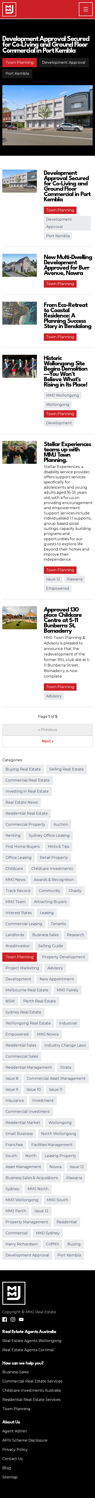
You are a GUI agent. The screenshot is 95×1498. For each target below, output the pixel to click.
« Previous (47, 729)
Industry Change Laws (65, 1045)
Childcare (14, 868)
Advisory (54, 696)
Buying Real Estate (23, 769)
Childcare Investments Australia (31, 1390)
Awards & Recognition (54, 879)
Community (49, 891)
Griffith (52, 1244)
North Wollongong (58, 1133)
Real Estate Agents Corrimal (28, 1350)
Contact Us (12, 1459)
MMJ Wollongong (62, 395)
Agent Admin (14, 1431)
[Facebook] (4, 1319)
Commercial (17, 1233)
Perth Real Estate (39, 1001)
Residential (66, 1222)
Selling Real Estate (66, 769)
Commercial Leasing (24, 924)
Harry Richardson (22, 1244)
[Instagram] (13, 1319)
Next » (47, 741)
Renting (13, 835)
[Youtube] (21, 1319)
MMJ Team (16, 902)
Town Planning (20, 62)
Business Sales (45, 935)
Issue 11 (55, 1089)
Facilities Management (52, 1145)
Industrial (68, 1023)
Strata (65, 1067)
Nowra (56, 1167)
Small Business (19, 1133)
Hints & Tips (58, 846)
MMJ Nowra (48, 1034)
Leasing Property (60, 1156)
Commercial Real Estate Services (32, 1381)
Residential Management (29, 1067)
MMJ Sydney (47, 1233)
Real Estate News (22, 802)
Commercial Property (25, 824)
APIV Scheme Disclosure (25, 1440)
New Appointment (57, 979)
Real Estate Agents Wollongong (32, 1341)
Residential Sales (21, 1045)
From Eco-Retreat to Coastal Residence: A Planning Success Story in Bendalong (67, 315)
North (30, 1156)
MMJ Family (67, 990)
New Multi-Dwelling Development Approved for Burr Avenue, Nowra (68, 265)
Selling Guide (50, 946)
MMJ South (57, 1200)
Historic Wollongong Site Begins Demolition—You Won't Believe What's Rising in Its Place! (65, 371)
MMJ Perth (16, 1211)
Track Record (18, 891)
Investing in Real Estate (27, 791)
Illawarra (75, 579)
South (11, 1156)
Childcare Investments (52, 868)
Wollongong (57, 404)
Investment (43, 1100)
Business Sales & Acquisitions (32, 1178)
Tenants (58, 924)
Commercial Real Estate (28, 780)
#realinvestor (18, 946)
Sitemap (10, 1477)
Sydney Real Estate (23, 1012)
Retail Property (54, 857)
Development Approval (64, 62)
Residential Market (23, 1122)
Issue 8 (12, 1078)
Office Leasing (19, 857)
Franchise (14, 1145)
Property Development (63, 957)
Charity (75, 891)
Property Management (27, 1222)
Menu (92, 9)
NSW (10, 1001)
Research (75, 935)
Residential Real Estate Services (31, 1399)
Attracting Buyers (50, 902)
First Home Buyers (23, 846)
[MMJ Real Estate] (9, 9)
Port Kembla (17, 73)
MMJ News (15, 879)
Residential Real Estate (27, 813)
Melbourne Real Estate (27, 990)
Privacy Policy (15, 1449)
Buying (74, 1244)
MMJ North (38, 1189)
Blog (6, 1468)
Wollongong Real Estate (28, 1023)
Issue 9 (12, 1089)
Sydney (12, 1189)
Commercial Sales (22, 1056)
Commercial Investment (28, 1111)
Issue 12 (53, 579)
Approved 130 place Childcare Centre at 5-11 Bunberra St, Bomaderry (63, 620)
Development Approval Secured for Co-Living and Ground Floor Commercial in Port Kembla (45, 45)
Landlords (15, 935)
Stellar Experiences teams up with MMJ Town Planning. (67, 452)
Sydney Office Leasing (49, 835)
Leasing (47, 913)
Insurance (15, 1100)
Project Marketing (22, 968)
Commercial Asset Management (56, 1078)
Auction (60, 824)
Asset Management (23, 1167)
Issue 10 (34, 1089)
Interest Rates (19, 913)
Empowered (57, 588)
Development (59, 423)
